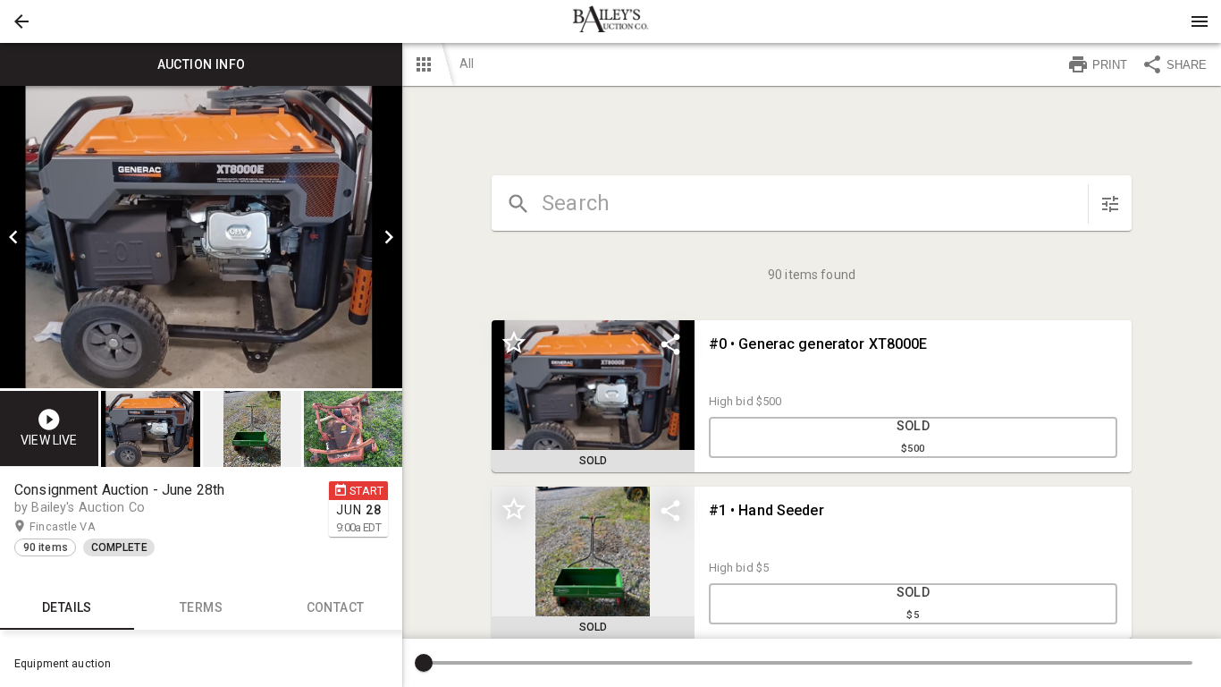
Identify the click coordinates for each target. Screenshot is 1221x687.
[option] (201, 237)
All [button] (466, 63)
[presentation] (610, 21)
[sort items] (1110, 204)
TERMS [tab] (201, 607)
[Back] (21, 21)
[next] (388, 237)
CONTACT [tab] (336, 607)
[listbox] (201, 237)
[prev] (13, 237)
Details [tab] (67, 607)
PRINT (1109, 65)
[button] (21, 21)
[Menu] (1199, 21)
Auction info (201, 64)
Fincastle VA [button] (79, 526)
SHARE (1186, 65)
